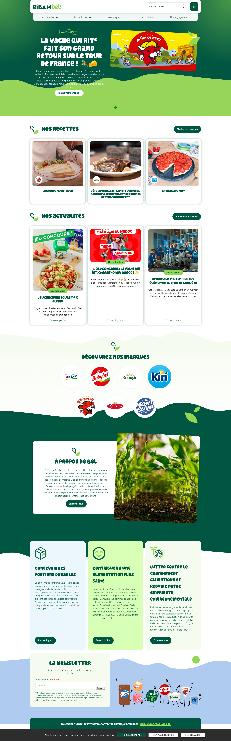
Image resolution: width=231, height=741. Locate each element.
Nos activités (80, 17)
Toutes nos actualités (187, 216)
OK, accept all (132, 735)
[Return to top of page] (196, 660)
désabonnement (54, 700)
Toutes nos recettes (187, 129)
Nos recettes (48, 17)
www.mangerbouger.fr (155, 724)
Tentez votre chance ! (69, 93)
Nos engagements (179, 17)
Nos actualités (148, 17)
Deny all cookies (163, 735)
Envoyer (100, 688)
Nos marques (114, 17)
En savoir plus (76, 504)
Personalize (193, 735)
